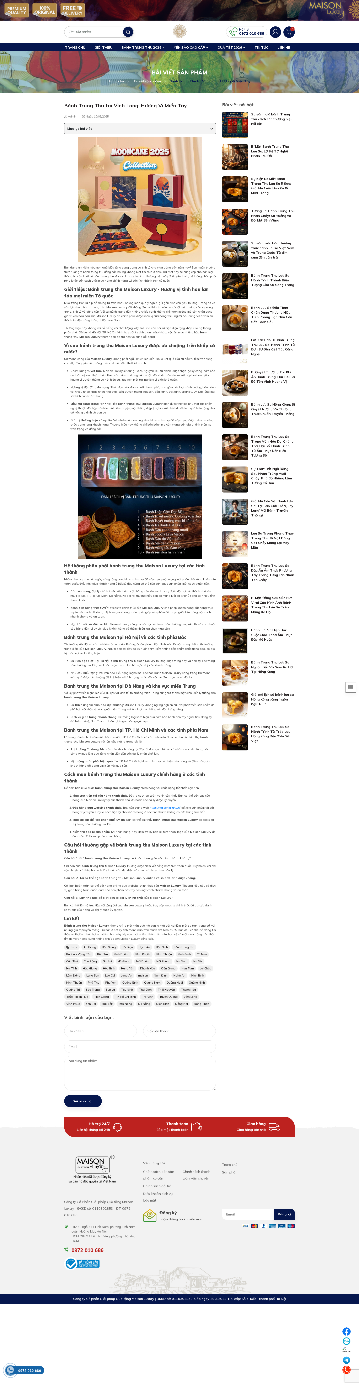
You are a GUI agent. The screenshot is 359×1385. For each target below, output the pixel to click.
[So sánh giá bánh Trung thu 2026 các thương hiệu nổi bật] (235, 124)
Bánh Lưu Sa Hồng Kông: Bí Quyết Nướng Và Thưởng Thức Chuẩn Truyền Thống (273, 409)
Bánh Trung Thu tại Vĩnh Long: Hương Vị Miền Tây (125, 105)
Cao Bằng (90, 961)
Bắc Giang (109, 947)
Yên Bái (91, 1004)
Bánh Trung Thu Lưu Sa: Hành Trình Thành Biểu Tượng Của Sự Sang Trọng (272, 280)
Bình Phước (142, 954)
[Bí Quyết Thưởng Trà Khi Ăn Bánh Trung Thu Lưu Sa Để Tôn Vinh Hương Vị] (235, 382)
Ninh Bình (197, 975)
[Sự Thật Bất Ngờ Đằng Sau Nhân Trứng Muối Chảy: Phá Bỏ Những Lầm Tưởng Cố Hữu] (235, 479)
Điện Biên (162, 1004)
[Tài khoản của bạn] (275, 31)
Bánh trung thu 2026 (142, 47)
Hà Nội (197, 961)
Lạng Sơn (92, 975)
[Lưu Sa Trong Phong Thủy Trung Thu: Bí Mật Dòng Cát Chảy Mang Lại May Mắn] (235, 544)
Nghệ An (179, 975)
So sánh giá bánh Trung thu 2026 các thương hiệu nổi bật (271, 119)
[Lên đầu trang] (346, 1380)
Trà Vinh (147, 997)
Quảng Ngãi (175, 982)
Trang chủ (75, 47)
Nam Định (160, 975)
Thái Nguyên (166, 989)
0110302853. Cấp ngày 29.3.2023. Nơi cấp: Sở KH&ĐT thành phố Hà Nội (229, 1299)
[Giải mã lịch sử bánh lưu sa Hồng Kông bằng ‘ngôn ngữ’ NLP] (235, 705)
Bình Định (184, 954)
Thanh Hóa (188, 989)
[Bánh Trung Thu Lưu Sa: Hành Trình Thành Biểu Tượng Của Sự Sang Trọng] (235, 286)
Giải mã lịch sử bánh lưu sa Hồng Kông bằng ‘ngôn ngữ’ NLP (272, 699)
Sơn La (110, 989)
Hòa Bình (109, 968)
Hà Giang (124, 961)
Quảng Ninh (197, 982)
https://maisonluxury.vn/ (165, 807)
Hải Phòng (163, 961)
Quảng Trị (73, 989)
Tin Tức (261, 47)
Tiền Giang (101, 997)
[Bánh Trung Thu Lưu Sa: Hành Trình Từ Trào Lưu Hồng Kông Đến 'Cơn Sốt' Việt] (235, 737)
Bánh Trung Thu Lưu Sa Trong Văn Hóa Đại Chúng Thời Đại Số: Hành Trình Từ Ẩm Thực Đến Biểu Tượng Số (272, 445)
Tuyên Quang (168, 997)
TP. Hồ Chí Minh (125, 997)
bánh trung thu (184, 947)
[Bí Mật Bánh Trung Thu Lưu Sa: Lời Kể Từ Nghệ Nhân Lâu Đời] (235, 157)
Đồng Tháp (201, 1004)
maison (143, 975)
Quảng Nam (152, 982)
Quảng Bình (130, 982)
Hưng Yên (127, 968)
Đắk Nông (125, 1004)
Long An (126, 975)
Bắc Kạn (127, 947)
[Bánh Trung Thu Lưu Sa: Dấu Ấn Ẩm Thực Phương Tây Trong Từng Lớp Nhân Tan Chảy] (235, 576)
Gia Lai (107, 961)
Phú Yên (110, 982)
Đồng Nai (181, 1004)
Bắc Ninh (162, 947)
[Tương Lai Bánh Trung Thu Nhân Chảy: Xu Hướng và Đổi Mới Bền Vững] (235, 221)
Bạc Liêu (144, 947)
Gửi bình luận (83, 1101)
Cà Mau (202, 954)
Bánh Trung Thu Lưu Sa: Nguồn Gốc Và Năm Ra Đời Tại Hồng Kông (272, 667)
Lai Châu (205, 968)
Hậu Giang (90, 968)
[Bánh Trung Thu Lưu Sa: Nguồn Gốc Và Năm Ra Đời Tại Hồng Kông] (235, 673)
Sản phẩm (230, 1172)
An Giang (90, 947)
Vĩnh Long (190, 997)
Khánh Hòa (147, 968)
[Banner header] (179, 10)
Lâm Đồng (73, 975)
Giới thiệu (103, 47)
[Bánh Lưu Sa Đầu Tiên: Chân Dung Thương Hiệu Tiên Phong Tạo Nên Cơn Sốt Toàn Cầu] (235, 318)
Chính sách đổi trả (157, 1186)
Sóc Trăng (93, 989)
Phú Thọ (93, 982)
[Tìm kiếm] (128, 32)
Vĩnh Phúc (73, 1004)
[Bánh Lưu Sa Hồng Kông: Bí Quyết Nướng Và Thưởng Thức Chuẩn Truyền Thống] (235, 415)
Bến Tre (102, 954)
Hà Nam (181, 961)
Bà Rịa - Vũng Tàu (78, 954)
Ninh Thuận (74, 982)
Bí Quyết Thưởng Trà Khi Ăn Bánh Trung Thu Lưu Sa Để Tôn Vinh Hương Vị (273, 377)
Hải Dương (143, 961)
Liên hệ (284, 47)
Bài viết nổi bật (238, 104)
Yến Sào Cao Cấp (190, 47)
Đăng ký (284, 1214)
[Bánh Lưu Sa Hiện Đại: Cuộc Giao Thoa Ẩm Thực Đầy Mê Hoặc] (235, 640)
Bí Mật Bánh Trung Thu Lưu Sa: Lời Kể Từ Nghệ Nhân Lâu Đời (270, 151)
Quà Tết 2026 (230, 47)
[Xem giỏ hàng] (289, 31)
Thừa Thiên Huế (77, 997)
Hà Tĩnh (71, 968)
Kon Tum (188, 968)
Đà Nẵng (144, 1004)
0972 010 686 (251, 33)
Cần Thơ (72, 961)
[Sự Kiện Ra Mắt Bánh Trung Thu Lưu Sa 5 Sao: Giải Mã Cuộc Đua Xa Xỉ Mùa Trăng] (235, 189)
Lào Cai (110, 975)
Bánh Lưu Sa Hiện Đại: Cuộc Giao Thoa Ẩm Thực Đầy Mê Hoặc (271, 634)
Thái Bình (145, 989)
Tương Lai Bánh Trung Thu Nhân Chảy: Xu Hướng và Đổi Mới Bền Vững (273, 215)
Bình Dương (121, 954)
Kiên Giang (168, 968)
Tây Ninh (127, 989)
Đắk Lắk (107, 1004)
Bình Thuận (164, 954)
